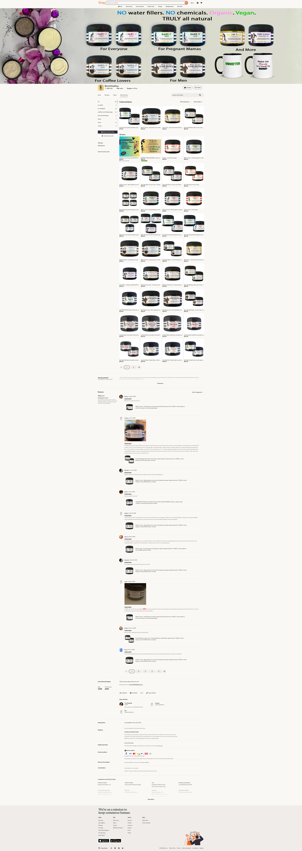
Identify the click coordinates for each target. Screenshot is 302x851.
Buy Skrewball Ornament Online (159, 794)
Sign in (192, 2)
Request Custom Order (108, 132)
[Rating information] (105, 88)
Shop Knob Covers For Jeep (105, 794)
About (114, 95)
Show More (151, 799)
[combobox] (145, 3)
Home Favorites (140, 6)
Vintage (160, 6)
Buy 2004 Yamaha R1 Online (104, 792)
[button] (187, 88)
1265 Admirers (101, 145)
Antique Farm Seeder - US (104, 784)
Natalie (126, 513)
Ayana (125, 536)
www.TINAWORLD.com (136, 684)
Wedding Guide (169, 6)
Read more (160, 383)
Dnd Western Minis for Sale (158, 784)
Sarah (125, 491)
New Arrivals (129, 6)
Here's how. (160, 745)
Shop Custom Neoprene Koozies (133, 784)
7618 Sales (100, 142)
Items (99, 95)
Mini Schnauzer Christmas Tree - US (160, 796)
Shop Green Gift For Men (131, 792)
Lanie (125, 581)
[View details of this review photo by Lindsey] (135, 430)
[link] (121, 367)
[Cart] (201, 3)
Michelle (126, 470)
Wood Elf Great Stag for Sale (159, 786)
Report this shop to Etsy (104, 151)
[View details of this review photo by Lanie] (135, 594)
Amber (126, 628)
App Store (103, 840)
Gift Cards (179, 6)
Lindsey (126, 418)
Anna (125, 649)
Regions (202, 848)
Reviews (107, 95)
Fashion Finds (151, 6)
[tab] (107, 101)
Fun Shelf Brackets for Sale (185, 784)
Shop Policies (124, 95)
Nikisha (126, 396)
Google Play (115, 840)
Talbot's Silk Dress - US (157, 792)
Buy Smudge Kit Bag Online (185, 792)
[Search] (186, 3)
